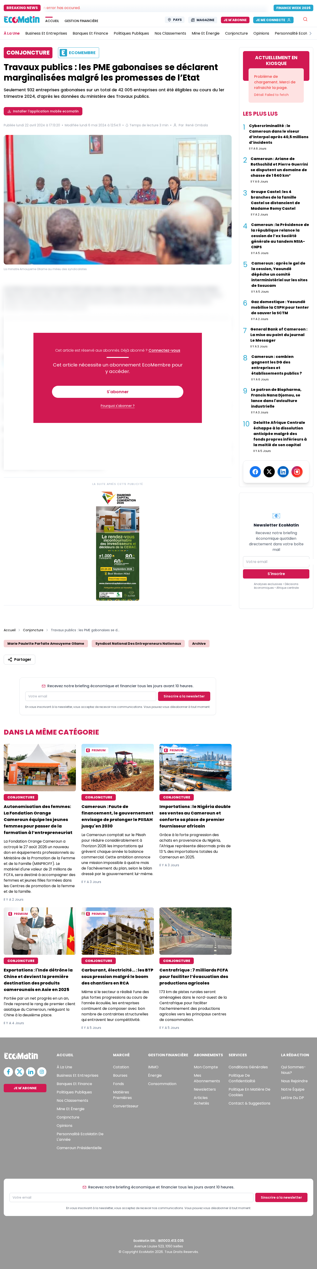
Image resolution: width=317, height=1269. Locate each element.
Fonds (118, 1083)
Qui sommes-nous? (293, 1069)
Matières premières (122, 1094)
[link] (118, 545)
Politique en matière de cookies (249, 1092)
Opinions (64, 1125)
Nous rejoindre (294, 1081)
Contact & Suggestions (249, 1103)
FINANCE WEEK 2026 (293, 8)
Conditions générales (248, 1067)
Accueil (10, 630)
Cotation (121, 1067)
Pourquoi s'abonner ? (118, 405)
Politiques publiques (74, 1092)
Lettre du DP (292, 1097)
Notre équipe (292, 1089)
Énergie (155, 1075)
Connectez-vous (164, 350)
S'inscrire (276, 573)
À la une (64, 1067)
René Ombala (197, 125)
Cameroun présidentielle (79, 1148)
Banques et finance (74, 1083)
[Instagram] (297, 471)
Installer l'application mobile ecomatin (46, 111)
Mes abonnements (207, 1078)
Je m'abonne (235, 20)
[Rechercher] (305, 19)
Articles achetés (201, 1100)
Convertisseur (126, 1106)
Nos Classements (72, 1100)
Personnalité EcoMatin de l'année (80, 1136)
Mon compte (206, 1067)
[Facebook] (255, 471)
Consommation (162, 1083)
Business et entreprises (77, 1075)
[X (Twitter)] (269, 471)
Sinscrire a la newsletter (184, 696)
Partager (22, 659)
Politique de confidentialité (242, 1078)
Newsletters (205, 1089)
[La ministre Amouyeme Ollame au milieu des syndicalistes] (118, 200)
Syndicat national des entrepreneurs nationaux (138, 643)
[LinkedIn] (283, 471)
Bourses (120, 1075)
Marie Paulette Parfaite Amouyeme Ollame (45, 643)
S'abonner (118, 392)
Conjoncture (33, 630)
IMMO (153, 1067)
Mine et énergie (70, 1109)
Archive (199, 643)
